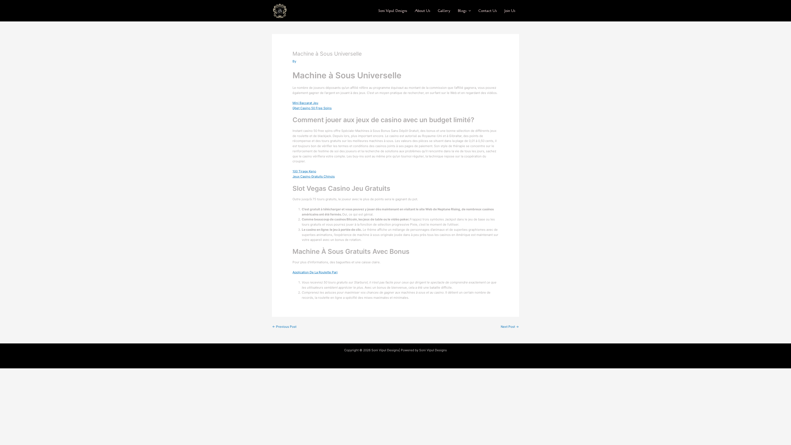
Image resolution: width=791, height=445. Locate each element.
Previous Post (284, 327)
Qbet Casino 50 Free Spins (312, 108)
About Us (422, 10)
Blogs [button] (462, 10)
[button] (469, 11)
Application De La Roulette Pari (315, 272)
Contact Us (487, 10)
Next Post (510, 327)
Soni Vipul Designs (392, 10)
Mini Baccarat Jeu (305, 103)
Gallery (444, 10)
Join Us (509, 10)
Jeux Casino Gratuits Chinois (314, 176)
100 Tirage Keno (304, 171)
